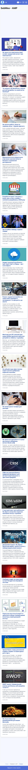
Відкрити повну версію (14, 768)
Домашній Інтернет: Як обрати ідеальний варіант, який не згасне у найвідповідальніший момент (14, 546)
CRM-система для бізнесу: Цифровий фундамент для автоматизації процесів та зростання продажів (11, 475)
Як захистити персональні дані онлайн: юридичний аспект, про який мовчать (13, 54)
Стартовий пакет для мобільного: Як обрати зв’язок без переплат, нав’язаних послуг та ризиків (13, 511)
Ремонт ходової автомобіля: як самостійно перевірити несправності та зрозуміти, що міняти (13, 299)
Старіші (21, 764)
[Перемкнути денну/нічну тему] (23, 2)
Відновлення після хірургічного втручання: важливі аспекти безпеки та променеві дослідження (13, 160)
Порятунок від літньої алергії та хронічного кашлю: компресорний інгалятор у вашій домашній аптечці (14, 616)
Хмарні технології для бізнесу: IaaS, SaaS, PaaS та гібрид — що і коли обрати (13, 264)
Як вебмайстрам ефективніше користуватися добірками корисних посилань (12, 370)
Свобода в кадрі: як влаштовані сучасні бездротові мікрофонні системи (13, 580)
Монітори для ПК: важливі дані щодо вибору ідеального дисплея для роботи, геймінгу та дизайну (13, 336)
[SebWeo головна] (2, 2)
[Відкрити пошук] (26, 2)
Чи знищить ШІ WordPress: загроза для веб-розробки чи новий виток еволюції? (14, 90)
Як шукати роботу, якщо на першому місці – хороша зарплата (13, 125)
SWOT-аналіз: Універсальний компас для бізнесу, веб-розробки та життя (14, 685)
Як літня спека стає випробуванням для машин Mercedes (11, 720)
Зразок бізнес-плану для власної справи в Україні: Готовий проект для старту (13, 651)
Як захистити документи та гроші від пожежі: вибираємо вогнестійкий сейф (13, 441)
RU (20, 2)
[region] (14, 749)
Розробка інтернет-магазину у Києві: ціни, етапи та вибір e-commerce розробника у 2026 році (14, 198)
